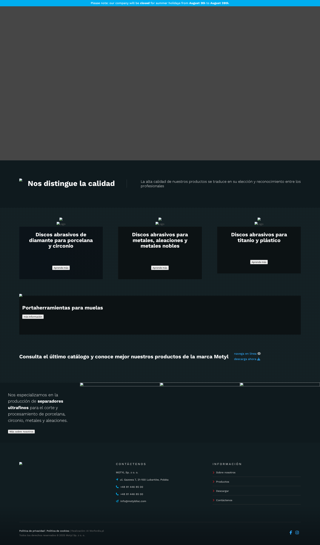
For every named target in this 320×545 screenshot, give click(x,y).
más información (33, 316)
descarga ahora (245, 359)
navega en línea (245, 353)
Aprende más (61, 267)
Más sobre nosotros (21, 431)
